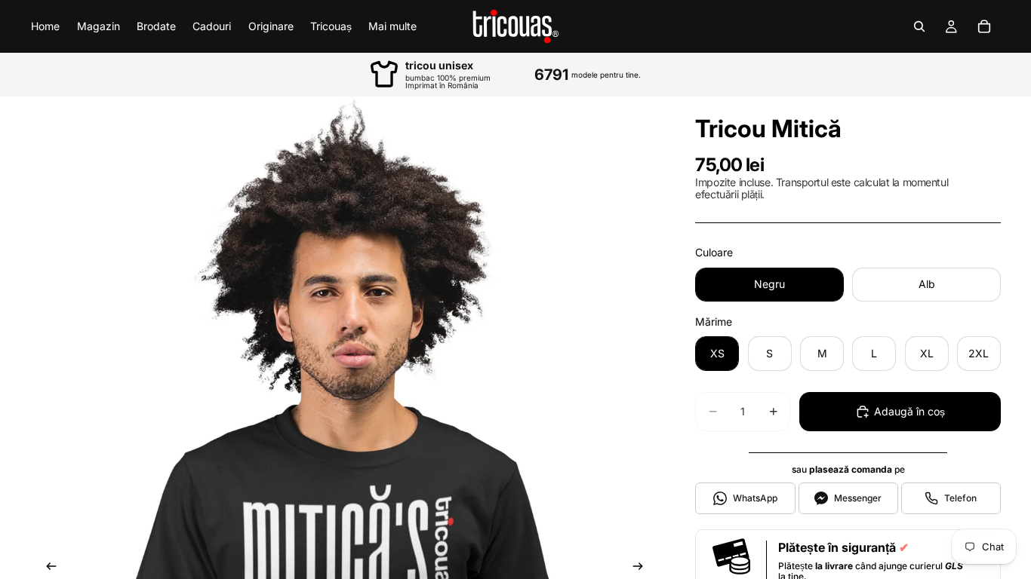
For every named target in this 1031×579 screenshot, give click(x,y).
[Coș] (984, 26)
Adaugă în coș (909, 411)
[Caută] (919, 26)
